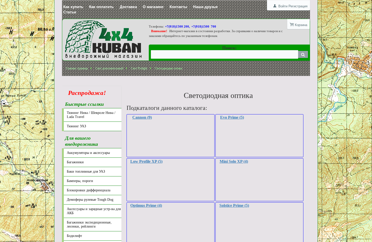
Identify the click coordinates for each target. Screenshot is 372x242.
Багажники (75, 162)
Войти (282, 6)
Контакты (178, 7)
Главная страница (77, 68)
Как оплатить (101, 7)
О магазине (153, 7)
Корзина (301, 25)
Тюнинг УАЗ (76, 126)
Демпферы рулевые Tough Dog (90, 199)
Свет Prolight (139, 68)
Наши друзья (205, 7)
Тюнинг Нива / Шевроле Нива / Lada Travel (91, 115)
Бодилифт (74, 236)
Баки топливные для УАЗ (86, 171)
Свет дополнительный (109, 68)
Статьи (69, 12)
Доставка (128, 7)
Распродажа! (85, 92)
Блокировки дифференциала (88, 190)
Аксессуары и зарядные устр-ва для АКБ (94, 211)
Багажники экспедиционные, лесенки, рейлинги (89, 224)
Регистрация (297, 6)
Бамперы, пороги (80, 181)
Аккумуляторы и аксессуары (88, 153)
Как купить (73, 7)
